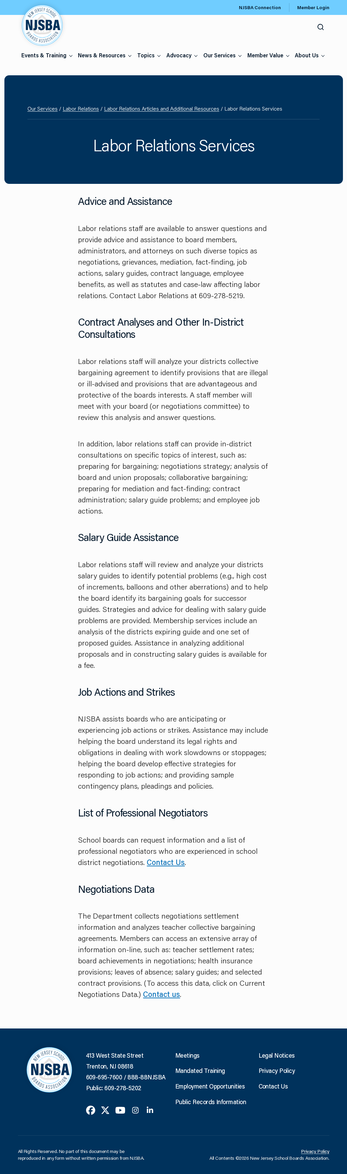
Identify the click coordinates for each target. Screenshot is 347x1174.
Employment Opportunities (210, 1086)
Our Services (219, 55)
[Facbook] (90, 1109)
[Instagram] (135, 1109)
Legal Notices (277, 1055)
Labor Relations (81, 108)
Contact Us (166, 862)
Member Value (265, 55)
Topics (146, 55)
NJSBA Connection (260, 7)
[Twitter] (105, 1109)
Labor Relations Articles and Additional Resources (161, 108)
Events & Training (43, 55)
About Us (307, 55)
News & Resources (101, 55)
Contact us (161, 994)
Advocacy (178, 55)
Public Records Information (210, 1102)
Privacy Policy (277, 1070)
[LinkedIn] (150, 1109)
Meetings (187, 1055)
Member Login (313, 7)
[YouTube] (120, 1109)
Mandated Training (200, 1070)
